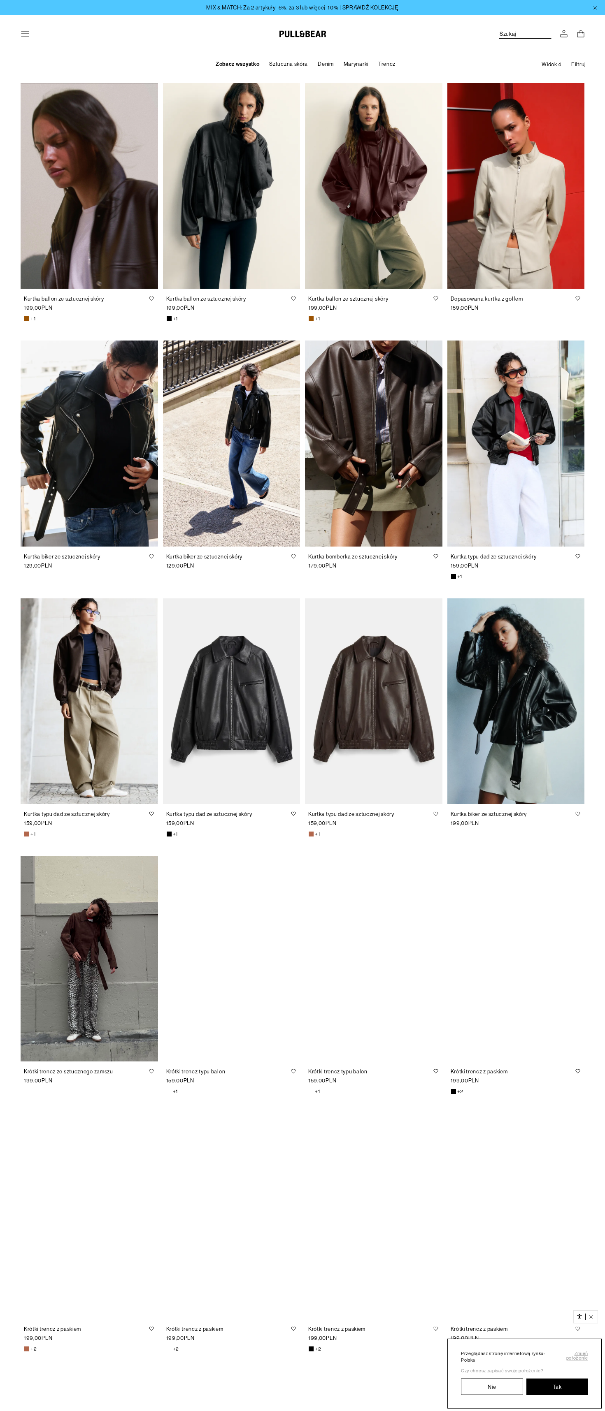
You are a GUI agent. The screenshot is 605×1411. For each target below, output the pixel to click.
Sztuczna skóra (288, 64)
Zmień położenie (577, 1355)
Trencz (387, 64)
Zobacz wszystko (238, 64)
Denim (326, 64)
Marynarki (356, 64)
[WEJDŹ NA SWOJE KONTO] (563, 33)
